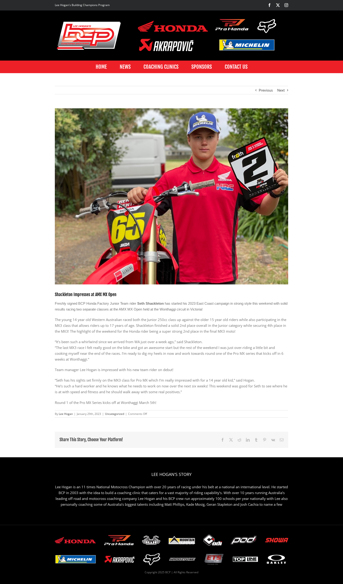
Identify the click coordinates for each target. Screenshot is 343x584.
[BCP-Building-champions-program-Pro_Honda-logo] (232, 24)
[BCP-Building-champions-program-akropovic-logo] (166, 45)
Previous (266, 90)
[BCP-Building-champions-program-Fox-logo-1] (267, 25)
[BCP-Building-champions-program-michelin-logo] (246, 45)
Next (281, 90)
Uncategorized (114, 414)
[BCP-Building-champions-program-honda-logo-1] (172, 25)
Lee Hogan (66, 414)
